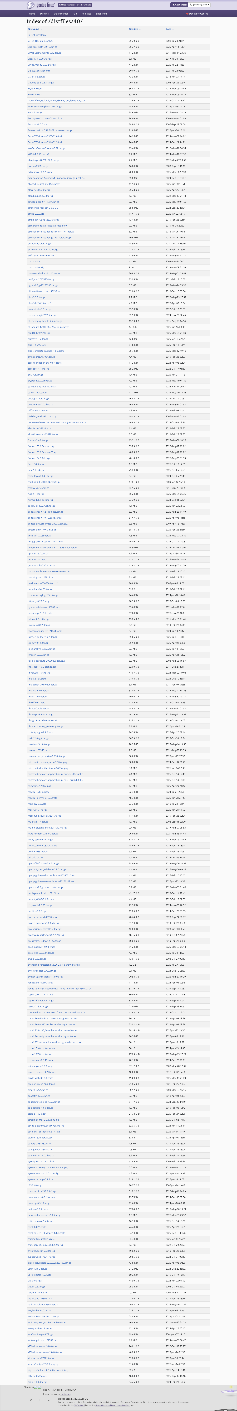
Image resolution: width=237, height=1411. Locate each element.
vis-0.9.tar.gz (35, 1280)
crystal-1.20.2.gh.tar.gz (40, 380)
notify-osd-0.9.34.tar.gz (40, 839)
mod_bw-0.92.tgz (37, 803)
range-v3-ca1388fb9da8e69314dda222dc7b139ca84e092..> (59, 988)
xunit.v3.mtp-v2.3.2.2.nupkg (43, 1364)
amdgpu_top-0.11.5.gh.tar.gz (43, 201)
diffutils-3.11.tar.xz (38, 410)
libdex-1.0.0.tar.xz (37, 696)
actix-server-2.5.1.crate (40, 171)
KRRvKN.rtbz (35, 94)
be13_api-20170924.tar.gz (41, 279)
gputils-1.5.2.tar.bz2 (38, 553)
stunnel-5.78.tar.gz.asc (40, 1137)
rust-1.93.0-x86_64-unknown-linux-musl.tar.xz (52, 1030)
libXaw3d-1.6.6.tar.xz (39, 672)
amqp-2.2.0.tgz (36, 213)
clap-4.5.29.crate (37, 344)
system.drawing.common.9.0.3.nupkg (48, 1167)
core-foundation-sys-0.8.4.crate (45, 362)
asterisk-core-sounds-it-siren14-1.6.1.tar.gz (51, 231)
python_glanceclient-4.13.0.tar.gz (46, 976)
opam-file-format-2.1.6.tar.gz (43, 863)
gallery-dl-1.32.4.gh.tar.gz (41, 505)
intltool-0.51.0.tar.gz (38, 619)
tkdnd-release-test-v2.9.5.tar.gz (45, 1215)
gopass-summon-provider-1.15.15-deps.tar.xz (52, 547)
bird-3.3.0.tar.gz (36, 297)
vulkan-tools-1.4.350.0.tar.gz (43, 1304)
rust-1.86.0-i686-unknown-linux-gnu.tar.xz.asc (53, 1018)
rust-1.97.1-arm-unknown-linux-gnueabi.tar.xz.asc (55, 1042)
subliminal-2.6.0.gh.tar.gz (41, 1155)
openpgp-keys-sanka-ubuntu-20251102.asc (51, 881)
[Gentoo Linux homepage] (40, 5)
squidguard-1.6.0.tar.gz (40, 1107)
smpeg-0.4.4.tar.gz (38, 1089)
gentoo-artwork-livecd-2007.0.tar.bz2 (48, 523)
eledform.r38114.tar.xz (40, 428)
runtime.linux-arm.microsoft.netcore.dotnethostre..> (56, 1012)
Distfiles (44, 13)
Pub (75, 13)
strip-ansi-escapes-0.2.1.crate (44, 1131)
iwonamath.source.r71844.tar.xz (45, 630)
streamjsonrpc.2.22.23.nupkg (43, 1119)
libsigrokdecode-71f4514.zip (43, 720)
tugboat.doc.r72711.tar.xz (41, 1256)
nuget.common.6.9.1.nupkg (42, 845)
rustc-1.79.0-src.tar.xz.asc (41, 1048)
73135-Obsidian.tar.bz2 (40, 40)
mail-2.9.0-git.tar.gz (38, 738)
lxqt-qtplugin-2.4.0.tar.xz (41, 732)
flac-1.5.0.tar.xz (36, 464)
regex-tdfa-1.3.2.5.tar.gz (41, 1000)
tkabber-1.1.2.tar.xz (38, 1209)
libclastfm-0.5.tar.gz (38, 690)
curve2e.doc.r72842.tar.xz (42, 386)
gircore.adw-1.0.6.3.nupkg (42, 529)
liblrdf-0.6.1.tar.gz (37, 702)
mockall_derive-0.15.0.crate (42, 797)
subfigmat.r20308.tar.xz (40, 1149)
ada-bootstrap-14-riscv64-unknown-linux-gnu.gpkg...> (57, 177)
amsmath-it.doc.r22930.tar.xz (43, 219)
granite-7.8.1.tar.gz (38, 559)
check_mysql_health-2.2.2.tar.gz (45, 321)
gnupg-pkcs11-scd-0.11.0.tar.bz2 (45, 541)
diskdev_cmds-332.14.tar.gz (43, 416)
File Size (133, 28)
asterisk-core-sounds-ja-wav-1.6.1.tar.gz (49, 237)
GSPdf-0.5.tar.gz (36, 76)
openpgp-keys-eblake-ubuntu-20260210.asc (51, 875)
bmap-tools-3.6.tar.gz (39, 309)
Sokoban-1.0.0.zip (37, 124)
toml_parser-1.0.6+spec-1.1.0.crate (46, 1232)
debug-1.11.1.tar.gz (38, 398)
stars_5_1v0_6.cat (37, 1113)
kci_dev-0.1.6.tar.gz (38, 642)
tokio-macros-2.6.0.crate (41, 1221)
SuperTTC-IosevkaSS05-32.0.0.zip (45, 136)
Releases (86, 13)
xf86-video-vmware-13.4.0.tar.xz (45, 1352)
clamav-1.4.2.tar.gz (38, 338)
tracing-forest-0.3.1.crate (41, 1238)
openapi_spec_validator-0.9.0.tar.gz (47, 869)
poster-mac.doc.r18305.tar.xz (43, 923)
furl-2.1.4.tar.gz (36, 493)
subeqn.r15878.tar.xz (39, 1143)
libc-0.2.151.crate (37, 678)
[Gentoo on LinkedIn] (48, 1400)
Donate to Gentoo (198, 13)
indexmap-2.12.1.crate (40, 613)
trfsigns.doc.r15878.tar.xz (41, 1250)
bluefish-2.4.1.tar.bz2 (39, 303)
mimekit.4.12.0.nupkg (39, 785)
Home (32, 13)
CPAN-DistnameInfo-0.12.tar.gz (44, 52)
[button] (179, 4)
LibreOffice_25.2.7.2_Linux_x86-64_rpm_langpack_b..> (56, 100)
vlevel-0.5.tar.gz (36, 1286)
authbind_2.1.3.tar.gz (39, 243)
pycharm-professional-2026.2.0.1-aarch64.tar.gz (54, 964)
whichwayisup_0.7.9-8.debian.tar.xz (47, 1322)
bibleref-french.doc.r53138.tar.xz (46, 291)
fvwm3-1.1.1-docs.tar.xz (40, 499)
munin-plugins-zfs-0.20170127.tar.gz (48, 827)
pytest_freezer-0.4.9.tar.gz (42, 970)
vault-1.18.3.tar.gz (37, 1268)
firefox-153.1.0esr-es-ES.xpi (42, 452)
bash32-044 (34, 261)
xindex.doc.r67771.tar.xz (41, 1358)
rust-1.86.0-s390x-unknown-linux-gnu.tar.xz (51, 1024)
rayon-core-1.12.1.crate (40, 994)
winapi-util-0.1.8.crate (40, 1328)
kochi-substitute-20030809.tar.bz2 (46, 660)
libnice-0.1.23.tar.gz (38, 708)
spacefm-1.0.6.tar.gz (39, 1095)
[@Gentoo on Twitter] (31, 1400)
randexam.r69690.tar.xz (41, 982)
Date (168, 28)
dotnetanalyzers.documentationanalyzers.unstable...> (57, 422)
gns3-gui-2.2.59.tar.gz (39, 535)
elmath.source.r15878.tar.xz (43, 434)
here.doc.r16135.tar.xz (40, 589)
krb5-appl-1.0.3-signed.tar (42, 666)
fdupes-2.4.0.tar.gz (38, 440)
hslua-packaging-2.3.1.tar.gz (43, 595)
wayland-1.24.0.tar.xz (39, 1310)
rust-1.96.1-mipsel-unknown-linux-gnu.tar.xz (52, 1036)
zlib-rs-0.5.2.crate (37, 1375)
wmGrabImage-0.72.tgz (40, 1334)
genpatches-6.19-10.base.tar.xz (45, 517)
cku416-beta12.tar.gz (39, 332)
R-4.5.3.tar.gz (35, 112)
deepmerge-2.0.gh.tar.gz (41, 404)
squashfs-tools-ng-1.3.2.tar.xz (44, 1101)
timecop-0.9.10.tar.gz (39, 1203)
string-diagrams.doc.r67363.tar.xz (46, 1125)
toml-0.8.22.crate (37, 1226)
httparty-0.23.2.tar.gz (39, 601)
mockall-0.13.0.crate (38, 791)
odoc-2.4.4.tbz (35, 857)
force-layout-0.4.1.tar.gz (41, 475)
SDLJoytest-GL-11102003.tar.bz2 (45, 118)
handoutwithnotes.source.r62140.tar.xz (49, 571)
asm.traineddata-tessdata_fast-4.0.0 (47, 225)
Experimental (61, 13)
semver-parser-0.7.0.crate (42, 1072)
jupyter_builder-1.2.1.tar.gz (42, 636)
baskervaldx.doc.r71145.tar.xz (44, 273)
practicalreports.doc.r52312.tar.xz (46, 934)
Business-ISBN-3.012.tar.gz (42, 46)
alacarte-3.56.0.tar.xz (39, 189)
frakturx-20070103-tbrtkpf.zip (44, 481)
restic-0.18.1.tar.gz (38, 1006)
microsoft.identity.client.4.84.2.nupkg (48, 768)
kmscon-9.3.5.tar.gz (38, 654)
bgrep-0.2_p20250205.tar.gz (43, 285)
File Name (33, 28)
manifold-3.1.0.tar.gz (39, 744)
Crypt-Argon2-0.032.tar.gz (42, 64)
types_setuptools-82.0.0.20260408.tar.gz (49, 1262)
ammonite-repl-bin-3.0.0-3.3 (43, 207)
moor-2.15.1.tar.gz (38, 809)
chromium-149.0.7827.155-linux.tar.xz (48, 326)
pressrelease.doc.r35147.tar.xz (44, 940)
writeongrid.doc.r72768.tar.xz (44, 1340)
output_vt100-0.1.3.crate (41, 899)
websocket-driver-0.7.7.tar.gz (43, 1316)
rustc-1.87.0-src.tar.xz (39, 1054)
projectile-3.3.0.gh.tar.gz (41, 952)
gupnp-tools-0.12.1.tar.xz (41, 565)
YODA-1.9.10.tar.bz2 (38, 154)
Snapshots (101, 13)
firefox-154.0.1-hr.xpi (39, 458)
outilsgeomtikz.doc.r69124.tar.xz (45, 893)
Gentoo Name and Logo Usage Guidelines (112, 1405)
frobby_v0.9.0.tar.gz (38, 487)
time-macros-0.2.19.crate (41, 1197)
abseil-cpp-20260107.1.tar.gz (43, 160)
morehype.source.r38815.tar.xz (44, 815)
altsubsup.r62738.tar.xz (40, 195)
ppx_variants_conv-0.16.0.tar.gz (45, 928)
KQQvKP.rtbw (35, 88)
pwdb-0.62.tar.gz (37, 958)
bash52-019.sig (36, 267)
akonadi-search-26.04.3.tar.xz (44, 183)
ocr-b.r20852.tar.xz (38, 851)
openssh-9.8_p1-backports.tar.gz (45, 887)
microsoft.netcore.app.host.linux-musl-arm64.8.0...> (56, 779)
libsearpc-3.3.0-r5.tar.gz (41, 714)
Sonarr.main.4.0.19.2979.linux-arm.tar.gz (50, 130)
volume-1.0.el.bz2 (37, 1292)
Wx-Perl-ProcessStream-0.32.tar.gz (46, 148)
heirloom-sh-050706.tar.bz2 (43, 583)
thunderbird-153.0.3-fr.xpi (42, 1191)
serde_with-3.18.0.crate (40, 1077)
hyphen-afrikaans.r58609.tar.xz (45, 607)
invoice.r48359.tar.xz (39, 624)
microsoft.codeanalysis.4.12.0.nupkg (47, 762)
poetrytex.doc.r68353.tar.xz (42, 917)
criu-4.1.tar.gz (35, 374)
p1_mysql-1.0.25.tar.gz (40, 905)
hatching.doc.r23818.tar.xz (42, 577)
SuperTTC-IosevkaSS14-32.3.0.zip (45, 142)
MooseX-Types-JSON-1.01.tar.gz (45, 106)
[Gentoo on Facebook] (39, 1400)
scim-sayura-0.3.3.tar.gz (41, 1066)
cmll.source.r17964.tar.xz (41, 356)
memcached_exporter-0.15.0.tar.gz (46, 756)
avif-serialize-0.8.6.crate (41, 255)
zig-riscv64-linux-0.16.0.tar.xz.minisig (48, 1370)
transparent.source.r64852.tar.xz (45, 1244)
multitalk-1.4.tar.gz (38, 821)
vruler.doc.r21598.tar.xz (41, 1298)
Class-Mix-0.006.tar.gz (40, 58)
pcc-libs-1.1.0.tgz (37, 911)
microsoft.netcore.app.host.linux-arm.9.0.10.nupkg (55, 773)
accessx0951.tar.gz (38, 166)
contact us (65, 1394)
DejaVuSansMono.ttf (39, 70)
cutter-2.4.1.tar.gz (37, 392)
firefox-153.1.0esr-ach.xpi (41, 446)
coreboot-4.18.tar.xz (38, 368)
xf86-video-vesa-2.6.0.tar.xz (42, 1346)
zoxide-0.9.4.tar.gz (38, 1381)
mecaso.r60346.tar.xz (39, 750)
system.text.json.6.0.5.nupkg (43, 1173)
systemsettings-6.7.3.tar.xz (42, 1179)
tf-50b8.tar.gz (35, 1185)
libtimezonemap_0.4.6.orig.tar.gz (45, 726)
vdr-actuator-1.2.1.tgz (39, 1274)
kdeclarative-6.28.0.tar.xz (41, 648)
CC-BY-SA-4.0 (79, 1405)
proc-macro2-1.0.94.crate (41, 946)
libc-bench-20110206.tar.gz (42, 684)
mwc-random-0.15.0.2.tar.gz (43, 833)
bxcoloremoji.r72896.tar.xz (42, 315)
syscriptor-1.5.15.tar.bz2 (41, 1161)
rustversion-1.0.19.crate (41, 1060)
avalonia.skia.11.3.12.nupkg (43, 249)
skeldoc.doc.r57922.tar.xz (41, 1083)
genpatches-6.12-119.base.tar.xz (45, 511)
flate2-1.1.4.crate (37, 470)
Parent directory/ (37, 34)
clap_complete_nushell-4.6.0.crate (46, 350)
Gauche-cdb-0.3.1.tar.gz (41, 82)
